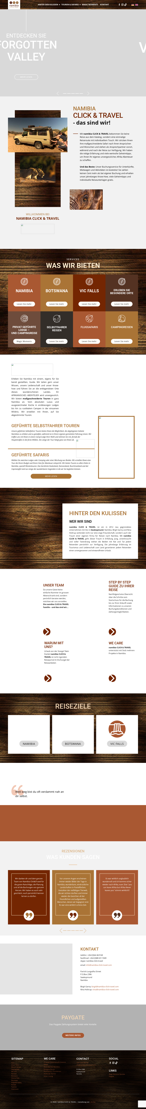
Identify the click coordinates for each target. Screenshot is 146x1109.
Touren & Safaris (70, 4)
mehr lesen (73, 69)
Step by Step (15, 1069)
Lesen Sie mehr (24, 304)
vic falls (117, 744)
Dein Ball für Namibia (52, 1067)
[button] (57, 93)
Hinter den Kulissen (48, 4)
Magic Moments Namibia (117, 1074)
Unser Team (15, 1065)
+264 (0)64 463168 (82, 1063)
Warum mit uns (16, 1067)
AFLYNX (92, 1102)
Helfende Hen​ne (50, 1074)
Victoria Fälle (15, 1078)
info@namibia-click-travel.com (99, 965)
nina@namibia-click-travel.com (106, 989)
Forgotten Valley (16, 1082)
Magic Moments (90, 4)
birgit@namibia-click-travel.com (105, 986)
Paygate (111, 1076)
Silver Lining (48, 1076)
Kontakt (104, 4)
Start (12, 1063)
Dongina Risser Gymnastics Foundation (52, 1070)
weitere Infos (73, 1035)
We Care (14, 1071)
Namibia (29, 744)
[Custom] (125, 4)
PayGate (14, 1087)
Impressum (14, 1089)
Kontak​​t (13, 1085)
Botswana (73, 744)
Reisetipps (14, 1080)
